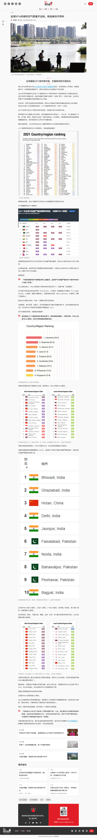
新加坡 (48, 800)
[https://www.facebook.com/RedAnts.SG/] (12, 4)
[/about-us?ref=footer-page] (5, 4)
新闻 (46, 9)
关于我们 (16, 831)
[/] (49, 4)
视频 (56, 9)
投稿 (90, 4)
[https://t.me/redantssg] (19, 4)
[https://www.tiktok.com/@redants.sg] (9, 4)
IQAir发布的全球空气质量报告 (44, 86)
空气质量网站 (72, 721)
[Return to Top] (93, 835)
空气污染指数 (23, 800)
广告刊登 (22, 831)
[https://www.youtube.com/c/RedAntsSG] (16, 4)
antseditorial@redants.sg (65, 822)
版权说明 (28, 831)
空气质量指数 (33, 800)
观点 (40, 9)
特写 (51, 9)
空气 (42, 800)
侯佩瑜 (15, 20)
